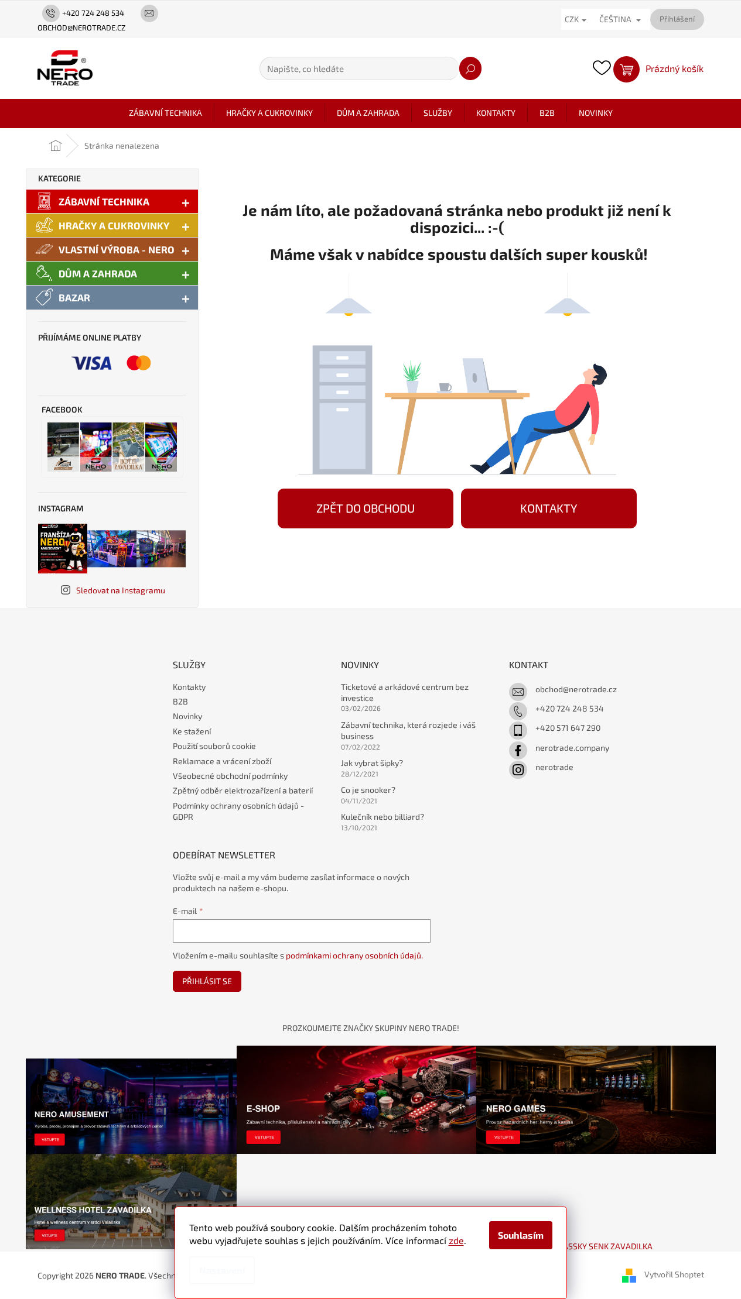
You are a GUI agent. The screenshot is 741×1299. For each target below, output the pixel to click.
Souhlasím (521, 1234)
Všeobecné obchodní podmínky (230, 776)
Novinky (187, 716)
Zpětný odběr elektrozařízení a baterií (243, 790)
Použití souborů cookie (214, 746)
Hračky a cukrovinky (114, 225)
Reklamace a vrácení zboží (222, 761)
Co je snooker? (368, 790)
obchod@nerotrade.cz (576, 689)
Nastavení (222, 1270)
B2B (180, 701)
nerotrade (554, 767)
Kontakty (189, 687)
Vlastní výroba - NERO (117, 249)
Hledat (470, 68)
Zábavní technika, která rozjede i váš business (408, 730)
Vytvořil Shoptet (674, 1274)
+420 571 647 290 (567, 728)
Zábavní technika (104, 201)
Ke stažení (192, 731)
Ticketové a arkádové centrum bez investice (405, 692)
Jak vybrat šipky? (372, 763)
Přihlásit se (207, 981)
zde (456, 1240)
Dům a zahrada (98, 273)
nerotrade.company (572, 747)
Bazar (74, 297)
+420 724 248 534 (569, 708)
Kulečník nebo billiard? (382, 817)
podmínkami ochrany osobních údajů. (354, 955)
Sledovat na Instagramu (120, 590)
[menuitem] (165, 113)
